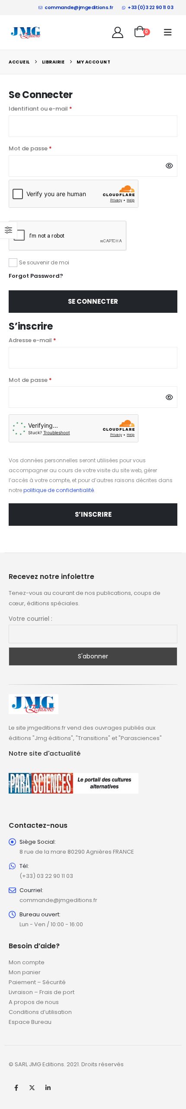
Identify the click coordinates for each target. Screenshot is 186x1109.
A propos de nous (34, 1002)
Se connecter (93, 301)
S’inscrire (93, 514)
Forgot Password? (36, 276)
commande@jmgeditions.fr (79, 7)
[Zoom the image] (33, 699)
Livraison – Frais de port (41, 992)
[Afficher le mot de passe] (169, 166)
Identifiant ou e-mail (57, 108)
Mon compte (27, 962)
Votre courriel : (30, 618)
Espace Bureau (30, 1022)
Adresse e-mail (49, 340)
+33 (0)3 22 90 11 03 (150, 7)
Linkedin (48, 1087)
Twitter (32, 1087)
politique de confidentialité (58, 490)
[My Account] (118, 32)
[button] (167, 32)
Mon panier (25, 972)
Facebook (16, 1087)
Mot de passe (46, 148)
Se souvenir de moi (44, 262)
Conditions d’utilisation (40, 1012)
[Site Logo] (26, 32)
